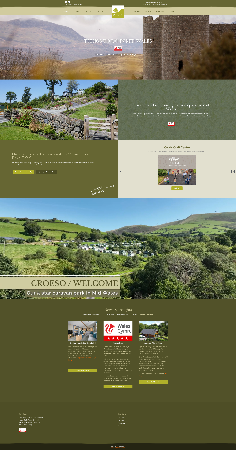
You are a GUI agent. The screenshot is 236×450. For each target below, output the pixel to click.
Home (65, 11)
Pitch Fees (136, 11)
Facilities (100, 11)
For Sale (148, 11)
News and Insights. (146, 314)
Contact (172, 11)
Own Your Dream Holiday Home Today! (83, 343)
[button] (121, 171)
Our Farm (88, 11)
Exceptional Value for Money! (153, 343)
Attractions (160, 11)
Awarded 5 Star (118, 343)
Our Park (76, 11)
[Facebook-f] (66, 2)
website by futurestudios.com (118, 447)
